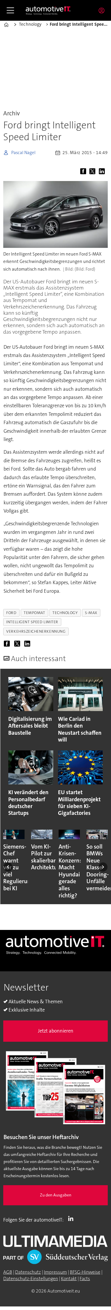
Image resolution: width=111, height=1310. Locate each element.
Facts (85, 1279)
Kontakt (69, 1279)
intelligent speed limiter (32, 621)
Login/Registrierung (103, 10)
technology (65, 612)
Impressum (55, 1272)
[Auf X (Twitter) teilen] (93, 171)
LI (72, 1219)
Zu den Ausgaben (55, 1195)
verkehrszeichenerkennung (35, 631)
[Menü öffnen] (10, 10)
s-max (91, 612)
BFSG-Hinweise (85, 1272)
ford (11, 612)
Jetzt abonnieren (55, 1031)
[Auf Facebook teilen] (84, 171)
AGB (7, 1272)
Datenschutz (28, 1272)
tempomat (34, 612)
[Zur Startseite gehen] (48, 10)
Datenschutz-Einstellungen (30, 1279)
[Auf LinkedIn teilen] (102, 171)
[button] (8, 866)
